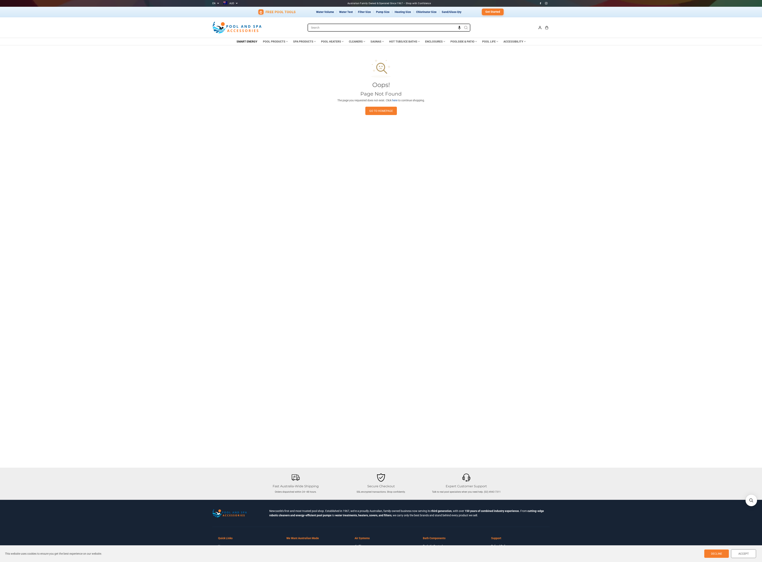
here (394, 100)
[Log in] (540, 28)
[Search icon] (466, 28)
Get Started (492, 11)
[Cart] (547, 28)
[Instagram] (546, 3)
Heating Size (403, 12)
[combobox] (389, 28)
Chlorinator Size (426, 12)
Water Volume (325, 12)
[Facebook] (540, 3)
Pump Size (383, 12)
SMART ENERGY (247, 41)
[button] (459, 28)
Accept (743, 553)
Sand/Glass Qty (451, 12)
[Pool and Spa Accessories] (237, 27)
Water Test (346, 12)
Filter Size (364, 12)
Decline (716, 553)
